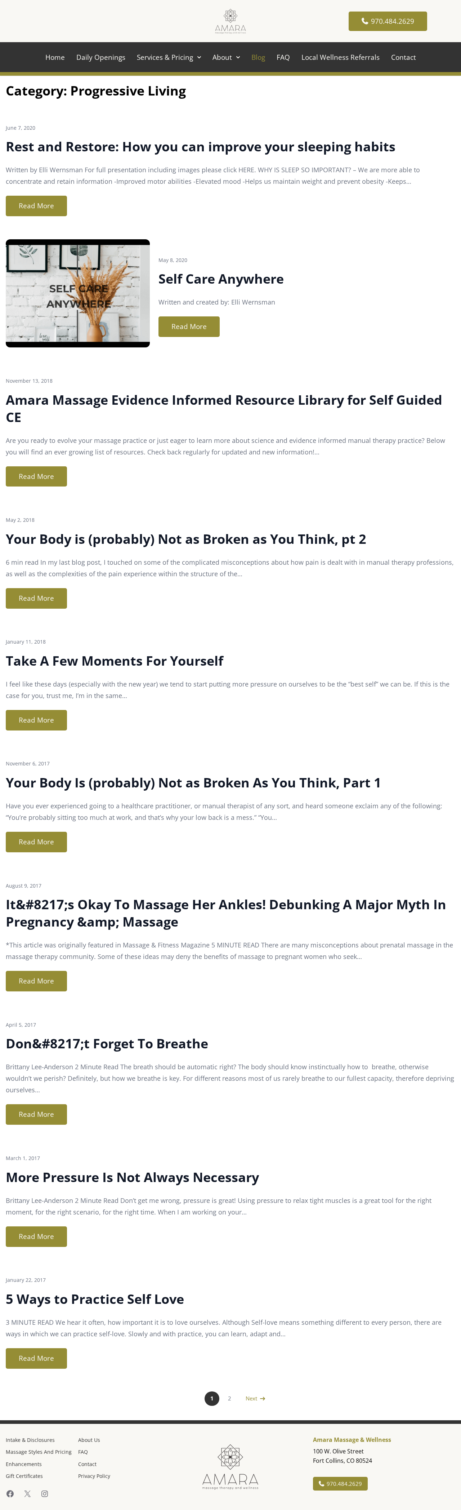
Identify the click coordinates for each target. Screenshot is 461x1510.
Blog (258, 57)
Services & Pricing (165, 57)
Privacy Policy (94, 1476)
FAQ (283, 57)
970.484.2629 (392, 21)
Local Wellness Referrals (340, 57)
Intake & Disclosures (30, 1439)
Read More (36, 205)
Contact (403, 57)
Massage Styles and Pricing (39, 1451)
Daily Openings (100, 57)
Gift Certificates (24, 1476)
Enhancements (24, 1464)
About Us (89, 1439)
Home (55, 57)
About (222, 57)
